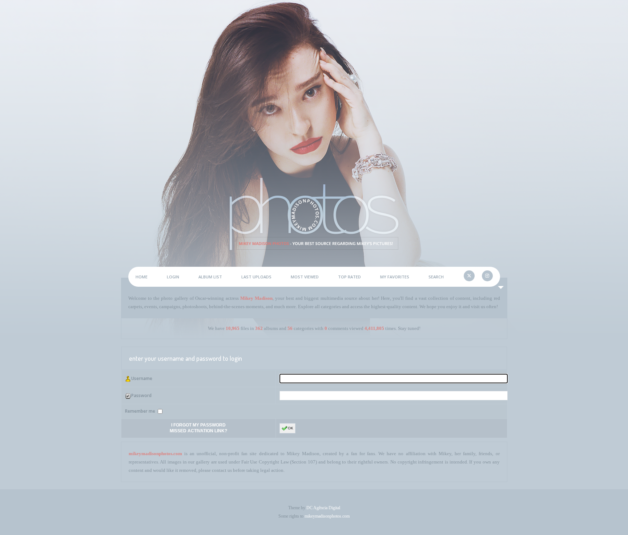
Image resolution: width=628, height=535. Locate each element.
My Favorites (394, 276)
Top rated (349, 276)
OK (290, 428)
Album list (210, 276)
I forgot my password (198, 425)
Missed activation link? (198, 430)
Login (173, 276)
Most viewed (305, 276)
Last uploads (256, 276)
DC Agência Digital (323, 507)
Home (142, 276)
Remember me (140, 411)
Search (436, 276)
